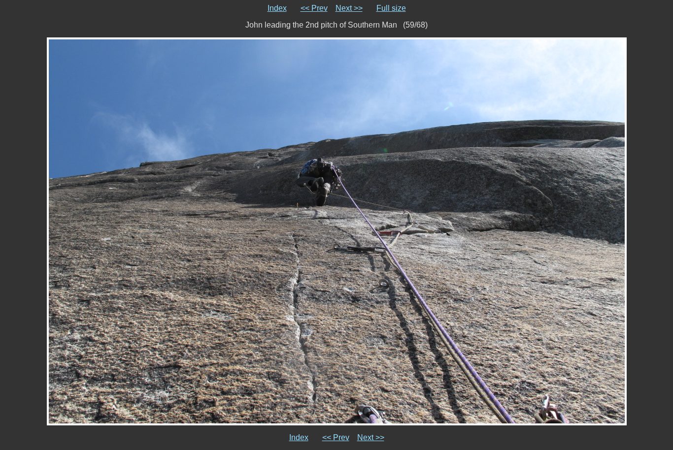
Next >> (349, 8)
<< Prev (314, 8)
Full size (391, 8)
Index (277, 8)
